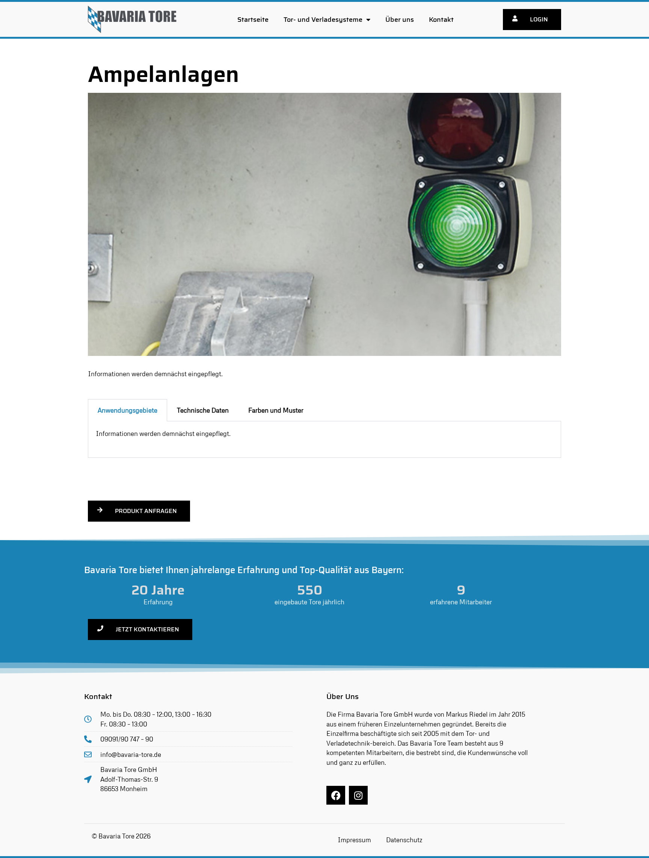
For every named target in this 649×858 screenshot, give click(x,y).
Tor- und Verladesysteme (323, 19)
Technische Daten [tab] (203, 410)
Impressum (354, 840)
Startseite (253, 19)
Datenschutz (404, 840)
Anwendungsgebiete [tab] (127, 410)
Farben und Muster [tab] (275, 410)
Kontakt (441, 19)
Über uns (399, 19)
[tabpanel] (324, 439)
